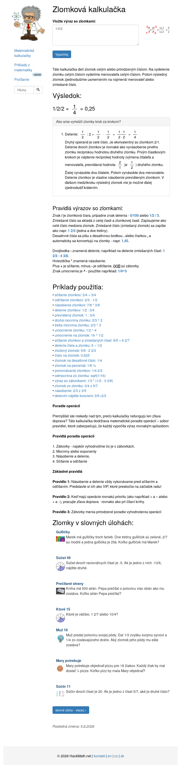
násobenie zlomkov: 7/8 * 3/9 (77, 304)
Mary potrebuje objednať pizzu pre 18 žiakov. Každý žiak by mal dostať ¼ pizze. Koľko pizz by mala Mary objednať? (110, 665)
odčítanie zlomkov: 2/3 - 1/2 (76, 299)
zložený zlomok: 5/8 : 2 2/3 (75, 350)
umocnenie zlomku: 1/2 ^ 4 (75, 330)
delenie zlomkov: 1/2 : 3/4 (74, 310)
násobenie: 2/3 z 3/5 (70, 390)
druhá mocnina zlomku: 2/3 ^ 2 (78, 320)
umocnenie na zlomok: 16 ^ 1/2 (79, 335)
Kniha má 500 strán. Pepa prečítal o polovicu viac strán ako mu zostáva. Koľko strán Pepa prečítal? (110, 588)
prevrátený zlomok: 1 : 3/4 (75, 315)
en (110, 755)
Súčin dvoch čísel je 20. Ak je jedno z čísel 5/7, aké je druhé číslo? (113, 689)
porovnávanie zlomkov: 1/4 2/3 (78, 370)
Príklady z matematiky (27, 68)
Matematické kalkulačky (24, 53)
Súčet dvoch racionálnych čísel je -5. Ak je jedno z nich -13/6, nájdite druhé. (109, 562)
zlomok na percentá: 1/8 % (75, 365)
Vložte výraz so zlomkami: (74, 21)
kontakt (99, 755)
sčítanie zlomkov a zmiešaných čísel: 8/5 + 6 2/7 (92, 340)
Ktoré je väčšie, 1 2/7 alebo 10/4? (87, 612)
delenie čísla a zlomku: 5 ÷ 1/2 (78, 345)
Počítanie (21, 79)
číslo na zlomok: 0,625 (72, 355)
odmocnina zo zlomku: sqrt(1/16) (80, 375)
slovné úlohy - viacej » (70, 710)
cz (116, 755)
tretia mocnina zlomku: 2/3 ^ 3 (78, 325)
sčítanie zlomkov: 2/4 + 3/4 (75, 294)
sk (122, 755)
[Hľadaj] (38, 90)
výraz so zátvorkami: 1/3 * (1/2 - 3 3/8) (84, 380)
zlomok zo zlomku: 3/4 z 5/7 (76, 385)
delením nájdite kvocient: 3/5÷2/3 (80, 395)
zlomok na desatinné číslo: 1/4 (78, 360)
